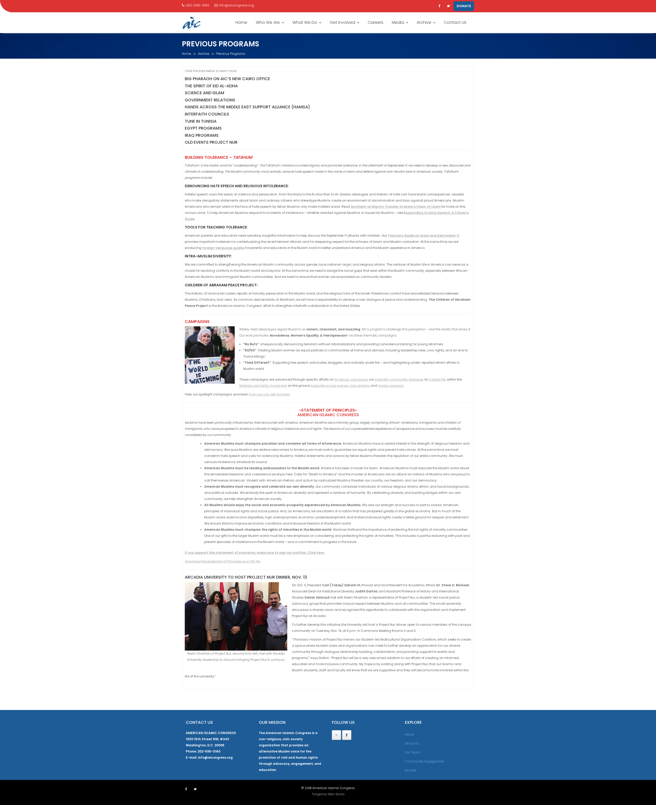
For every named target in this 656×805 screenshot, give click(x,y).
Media (398, 22)
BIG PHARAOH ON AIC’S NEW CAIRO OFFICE (227, 79)
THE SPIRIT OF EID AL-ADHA (211, 86)
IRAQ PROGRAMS (202, 135)
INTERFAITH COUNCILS (207, 114)
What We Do (304, 22)
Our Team (412, 752)
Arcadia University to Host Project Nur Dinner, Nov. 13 (246, 577)
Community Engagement (424, 761)
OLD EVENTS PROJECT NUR (211, 142)
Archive (424, 22)
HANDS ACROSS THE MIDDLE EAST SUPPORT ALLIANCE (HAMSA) (247, 107)
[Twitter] (448, 6)
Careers (375, 22)
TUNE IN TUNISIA (201, 121)
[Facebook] (439, 6)
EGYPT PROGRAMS (203, 128)
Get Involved (342, 22)
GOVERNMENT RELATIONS (210, 100)
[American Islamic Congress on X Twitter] (336, 735)
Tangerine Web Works (328, 794)
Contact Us (455, 22)
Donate (410, 770)
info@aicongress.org (236, 5)
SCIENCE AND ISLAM (204, 93)
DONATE (464, 6)
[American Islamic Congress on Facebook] (346, 735)
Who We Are (268, 22)
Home (241, 22)
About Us (412, 743)
